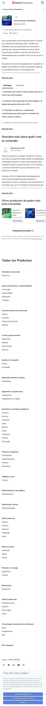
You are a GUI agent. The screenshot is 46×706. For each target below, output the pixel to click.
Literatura (5, 434)
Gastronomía (7, 346)
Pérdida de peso (8, 603)
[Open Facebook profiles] (3, 665)
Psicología (6, 441)
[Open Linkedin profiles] (13, 665)
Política (5, 438)
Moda (4, 536)
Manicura (5, 529)
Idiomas (5, 427)
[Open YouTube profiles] (18, 665)
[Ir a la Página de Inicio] (22, 3)
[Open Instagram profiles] (23, 665)
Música (4, 557)
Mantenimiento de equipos (13, 490)
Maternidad (6, 381)
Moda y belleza (8, 518)
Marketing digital (8, 508)
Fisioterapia (6, 610)
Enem (4, 423)
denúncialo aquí (36, 239)
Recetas (5, 350)
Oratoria (5, 325)
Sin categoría (7, 645)
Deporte (5, 606)
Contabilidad (7, 455)
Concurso (5, 412)
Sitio (3, 635)
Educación (5, 420)
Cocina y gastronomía (11, 335)
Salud (4, 614)
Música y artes (8, 547)
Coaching (5, 318)
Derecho (5, 416)
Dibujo (4, 554)
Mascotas (5, 275)
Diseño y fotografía (10, 360)
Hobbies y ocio (8, 476)
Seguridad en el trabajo (11, 399)
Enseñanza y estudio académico (15, 409)
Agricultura (6, 571)
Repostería (6, 339)
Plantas (5, 575)
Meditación (6, 296)
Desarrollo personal (9, 321)
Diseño (4, 363)
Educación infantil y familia (13, 377)
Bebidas (5, 342)
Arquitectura (7, 395)
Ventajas (7, 85)
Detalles (20, 85)
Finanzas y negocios (10, 452)
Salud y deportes (9, 599)
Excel (4, 627)
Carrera (4, 314)
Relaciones (6, 585)
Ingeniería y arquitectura (12, 391)
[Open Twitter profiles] (8, 665)
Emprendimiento (8, 459)
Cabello (5, 522)
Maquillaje (6, 533)
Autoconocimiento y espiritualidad (17, 286)
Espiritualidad (7, 293)
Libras (4, 430)
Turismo (5, 480)
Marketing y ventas (10, 504)
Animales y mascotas (11, 272)
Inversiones (6, 466)
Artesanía (5, 550)
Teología (5, 300)
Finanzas (5, 462)
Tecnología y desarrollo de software (18, 624)
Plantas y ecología (10, 568)
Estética (5, 525)
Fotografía (6, 367)
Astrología (6, 289)
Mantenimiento (8, 494)
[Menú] (3, 3)
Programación (7, 631)
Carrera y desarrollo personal (14, 310)
